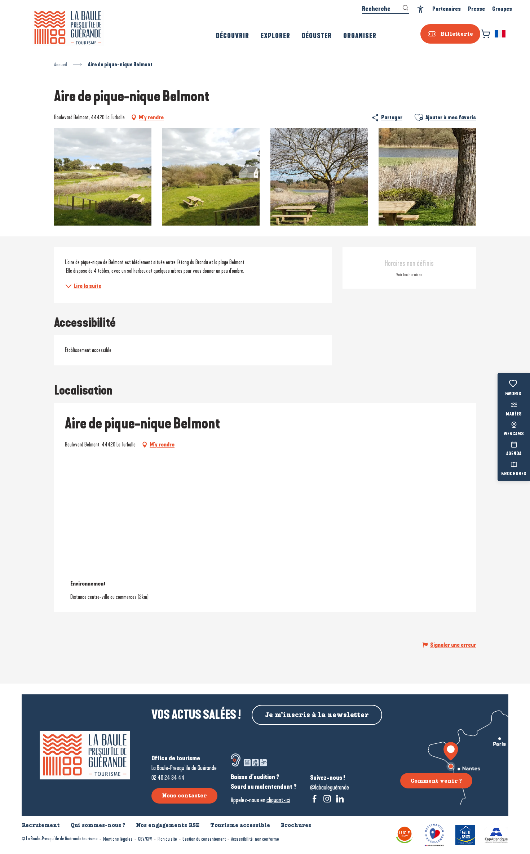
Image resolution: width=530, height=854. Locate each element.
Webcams (514, 434)
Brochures (513, 474)
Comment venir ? (436, 781)
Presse (476, 8)
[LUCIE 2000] (404, 834)
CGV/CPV (145, 839)
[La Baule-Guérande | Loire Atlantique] (68, 27)
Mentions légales (118, 839)
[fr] (500, 34)
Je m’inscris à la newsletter (317, 715)
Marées (514, 414)
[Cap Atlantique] (496, 834)
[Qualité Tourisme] (434, 834)
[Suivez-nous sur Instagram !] (327, 798)
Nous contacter (184, 796)
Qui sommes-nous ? (98, 825)
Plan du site (167, 839)
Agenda (513, 454)
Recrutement (41, 825)
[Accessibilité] (420, 9)
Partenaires (446, 8)
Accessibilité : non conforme (255, 839)
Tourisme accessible (240, 825)
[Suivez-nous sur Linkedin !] (339, 798)
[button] (500, 34)
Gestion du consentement (204, 839)
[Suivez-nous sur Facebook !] (314, 798)
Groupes (502, 8)
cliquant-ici (278, 800)
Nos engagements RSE (167, 825)
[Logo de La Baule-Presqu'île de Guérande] (85, 755)
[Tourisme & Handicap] (465, 834)
